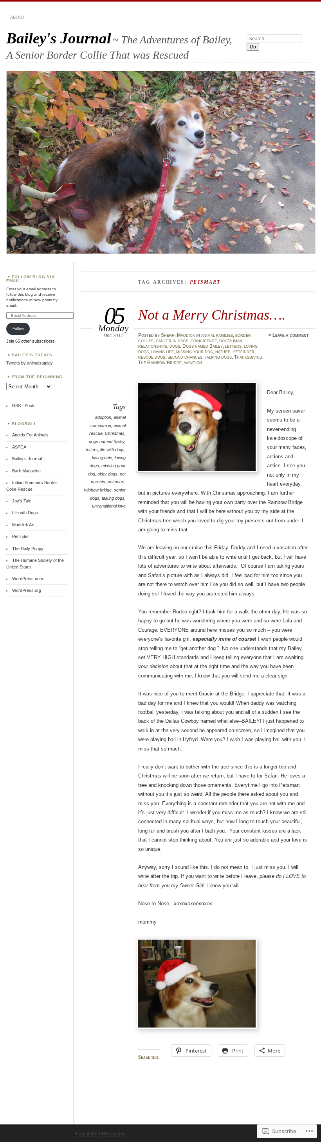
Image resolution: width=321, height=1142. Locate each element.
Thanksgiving (248, 357)
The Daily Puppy (27, 548)
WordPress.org (26, 590)
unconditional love (109, 506)
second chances (185, 357)
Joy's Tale (21, 501)
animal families (217, 335)
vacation (193, 362)
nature (222, 351)
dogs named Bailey (106, 441)
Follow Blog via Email (30, 279)
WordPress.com (27, 578)
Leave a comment (290, 335)
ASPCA (19, 447)
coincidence (204, 340)
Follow (18, 328)
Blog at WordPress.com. (99, 1134)
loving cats (102, 457)
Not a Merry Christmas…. (211, 315)
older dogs (107, 474)
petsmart (116, 481)
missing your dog (194, 351)
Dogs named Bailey (202, 346)
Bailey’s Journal (27, 458)
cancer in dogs (172, 340)
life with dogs (112, 449)
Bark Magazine (26, 470)
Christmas (114, 433)
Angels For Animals (30, 434)
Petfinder (243, 351)
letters (233, 346)
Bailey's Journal (58, 38)
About (17, 17)
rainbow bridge (98, 490)
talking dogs (218, 357)
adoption (103, 417)
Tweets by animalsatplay (29, 363)
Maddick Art (23, 524)
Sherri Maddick (178, 335)
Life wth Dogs (25, 512)
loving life (162, 351)
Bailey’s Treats (32, 355)
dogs (175, 346)
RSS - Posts (24, 405)
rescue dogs (151, 357)
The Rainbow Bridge (160, 362)
